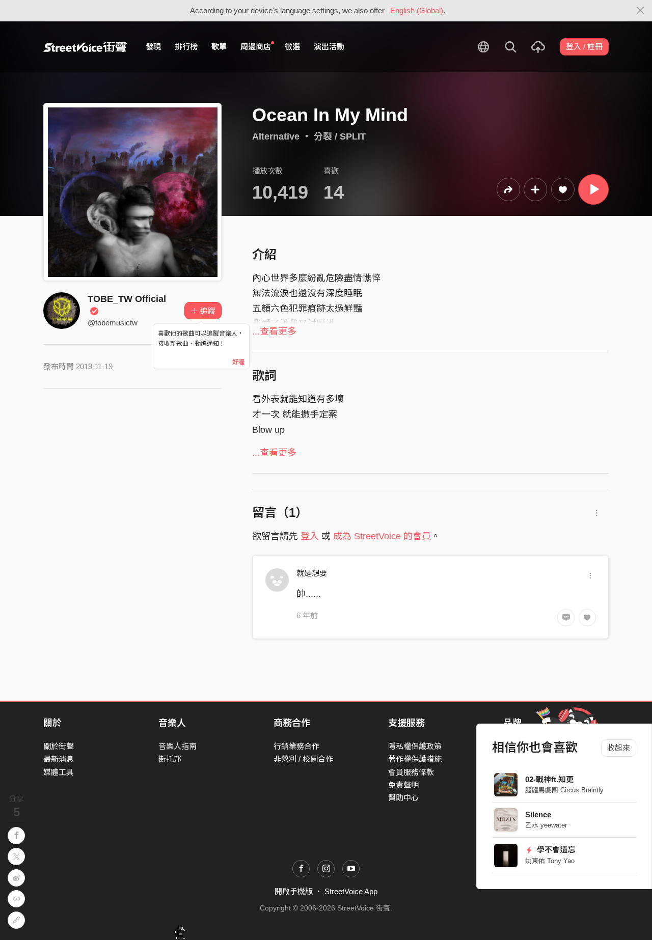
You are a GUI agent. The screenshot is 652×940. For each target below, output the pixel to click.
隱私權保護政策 (415, 746)
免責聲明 (403, 785)
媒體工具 (58, 772)
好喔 (238, 362)
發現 (153, 46)
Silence (538, 814)
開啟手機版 (294, 891)
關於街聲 (58, 746)
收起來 (618, 747)
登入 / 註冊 (584, 46)
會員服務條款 (411, 772)
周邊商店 (255, 46)
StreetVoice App (350, 891)
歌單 (219, 46)
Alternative (276, 136)
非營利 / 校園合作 (303, 759)
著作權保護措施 (415, 759)
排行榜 (186, 46)
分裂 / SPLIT (340, 136)
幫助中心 (403, 797)
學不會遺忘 (555, 849)
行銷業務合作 (296, 746)
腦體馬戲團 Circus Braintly (564, 790)
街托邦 (169, 759)
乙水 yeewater (546, 825)
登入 (310, 536)
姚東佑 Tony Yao (550, 861)
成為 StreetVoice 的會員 (382, 536)
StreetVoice (85, 47)
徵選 (292, 46)
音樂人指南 (177, 746)
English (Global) (416, 10)
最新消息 (58, 759)
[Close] (640, 11)
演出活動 (329, 46)
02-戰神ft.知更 (549, 779)
